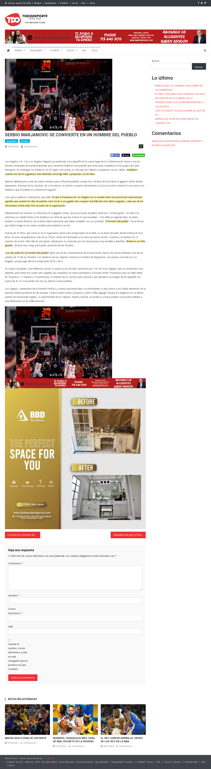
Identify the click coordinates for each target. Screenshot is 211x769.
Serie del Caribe (48, 762)
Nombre (13, 595)
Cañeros (28, 762)
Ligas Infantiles (101, 762)
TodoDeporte (30, 146)
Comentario (15, 563)
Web (10, 626)
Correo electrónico (15, 611)
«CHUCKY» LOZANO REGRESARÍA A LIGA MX (24, 534)
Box (84, 3)
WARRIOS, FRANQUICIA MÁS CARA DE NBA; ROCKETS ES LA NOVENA (74, 740)
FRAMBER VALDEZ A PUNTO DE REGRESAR (129, 534)
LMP (37, 762)
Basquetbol (50, 3)
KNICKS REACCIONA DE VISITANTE (25, 738)
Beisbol (37, 3)
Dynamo (177, 762)
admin (155, 141)
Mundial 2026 (191, 762)
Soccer (75, 3)
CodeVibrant (48, 758)
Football (64, 3)
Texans (149, 762)
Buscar (155, 60)
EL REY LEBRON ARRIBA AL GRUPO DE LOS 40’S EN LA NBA (122, 740)
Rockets (24, 141)
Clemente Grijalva (84, 762)
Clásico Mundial (66, 762)
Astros (19, 762)
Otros (92, 3)
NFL (159, 762)
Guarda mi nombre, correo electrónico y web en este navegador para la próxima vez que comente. (18, 656)
